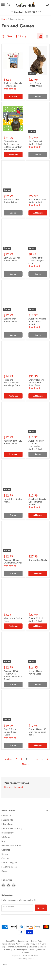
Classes (4, 854)
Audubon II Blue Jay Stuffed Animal (13, 442)
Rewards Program (9, 862)
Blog (3, 841)
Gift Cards (5, 837)
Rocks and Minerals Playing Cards (13, 84)
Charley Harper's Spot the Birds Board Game (36, 382)
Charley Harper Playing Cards (35, 672)
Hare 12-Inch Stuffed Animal (35, 84)
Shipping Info (7, 820)
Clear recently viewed (13, 787)
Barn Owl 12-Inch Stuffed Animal (12, 259)
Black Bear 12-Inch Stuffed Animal (37, 201)
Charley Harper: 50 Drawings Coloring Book (37, 732)
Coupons (5, 858)
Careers (4, 871)
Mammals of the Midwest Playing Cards (36, 260)
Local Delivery (7, 833)
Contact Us (6, 815)
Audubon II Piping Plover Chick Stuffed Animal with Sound (13, 675)
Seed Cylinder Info (9, 867)
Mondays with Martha (11, 845)
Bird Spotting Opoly (37, 560)
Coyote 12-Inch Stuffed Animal (35, 619)
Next (24, 764)
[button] (10, 88)
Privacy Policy (7, 824)
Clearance (5, 850)
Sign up (40, 907)
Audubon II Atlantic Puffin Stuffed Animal (37, 321)
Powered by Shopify (25, 958)
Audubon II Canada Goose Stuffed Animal (37, 502)
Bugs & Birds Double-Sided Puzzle (10, 732)
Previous (7, 759)
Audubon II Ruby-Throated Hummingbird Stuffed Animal (36, 444)
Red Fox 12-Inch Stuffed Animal (11, 201)
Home (4, 19)
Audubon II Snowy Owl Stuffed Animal (13, 561)
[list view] (46, 36)
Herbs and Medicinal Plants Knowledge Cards (12, 382)
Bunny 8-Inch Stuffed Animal (10, 320)
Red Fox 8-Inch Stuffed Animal (35, 142)
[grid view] (40, 36)
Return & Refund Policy (11, 828)
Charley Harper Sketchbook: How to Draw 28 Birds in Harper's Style (13, 145)
